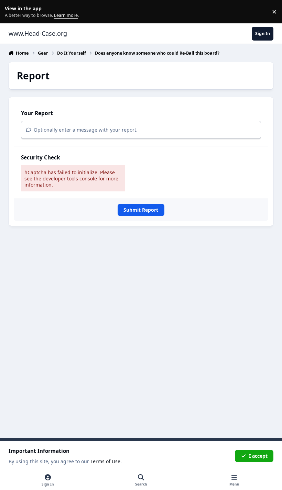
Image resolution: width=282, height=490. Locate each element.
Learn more (13, 12)
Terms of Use (105, 461)
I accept (258, 456)
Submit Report (140, 210)
